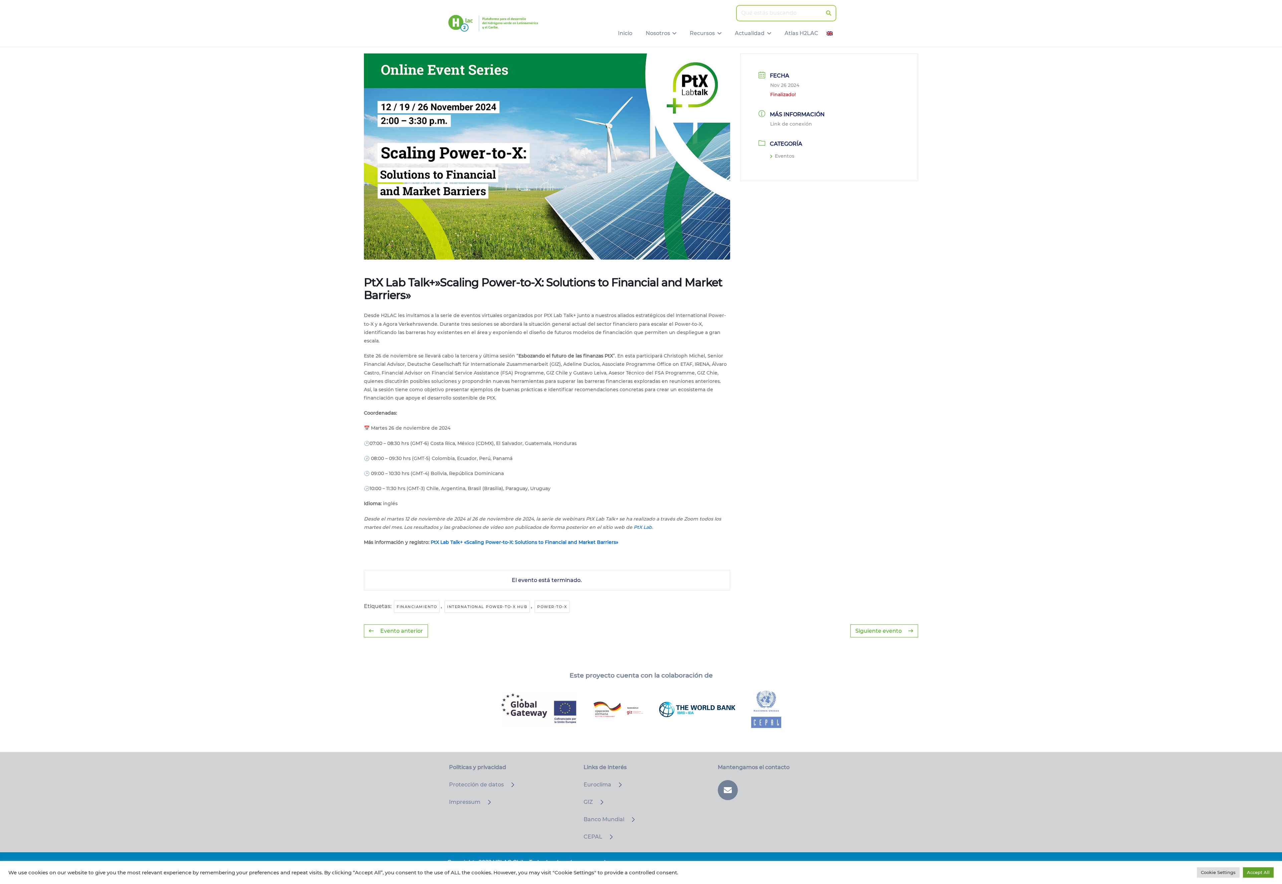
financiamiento (417, 606)
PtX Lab (643, 527)
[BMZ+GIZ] (618, 709)
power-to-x (552, 606)
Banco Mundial (604, 819)
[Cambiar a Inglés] (830, 33)
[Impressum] (486, 802)
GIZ (588, 802)
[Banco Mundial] (630, 819)
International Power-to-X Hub (487, 606)
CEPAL (593, 837)
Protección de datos (476, 784)
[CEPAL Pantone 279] (766, 709)
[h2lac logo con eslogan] (493, 23)
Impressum (464, 802)
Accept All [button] (1258, 872)
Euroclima (597, 784)
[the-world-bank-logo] (697, 709)
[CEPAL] (608, 837)
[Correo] (728, 790)
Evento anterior (401, 631)
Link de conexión (791, 124)
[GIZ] (599, 802)
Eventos (784, 156)
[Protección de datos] (510, 784)
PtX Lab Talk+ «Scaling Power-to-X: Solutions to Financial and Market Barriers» (524, 542)
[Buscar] (828, 13)
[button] (673, 33)
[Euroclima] (617, 784)
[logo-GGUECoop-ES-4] (539, 709)
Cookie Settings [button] (1218, 872)
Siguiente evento (878, 631)
